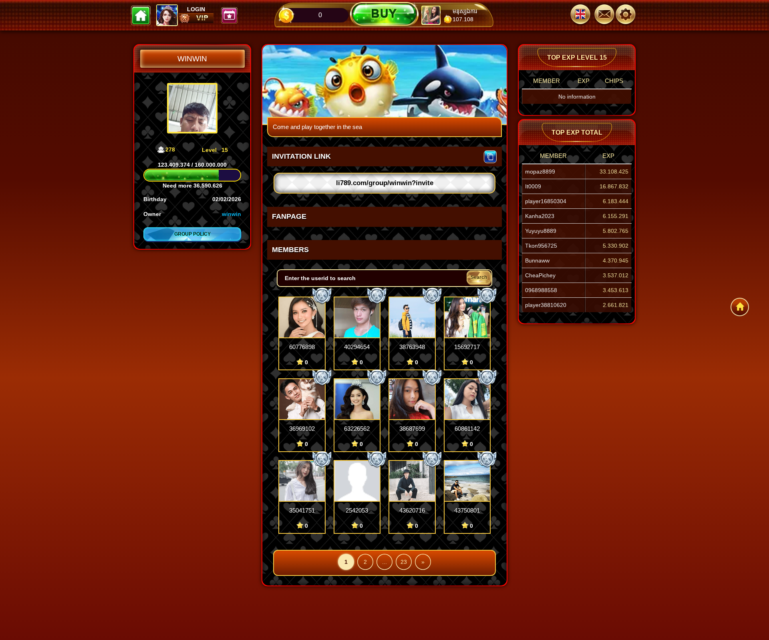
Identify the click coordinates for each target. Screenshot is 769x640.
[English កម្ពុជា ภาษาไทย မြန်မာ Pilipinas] (580, 15)
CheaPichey (540, 275)
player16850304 (545, 201)
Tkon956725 (541, 245)
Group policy (192, 234)
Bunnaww (537, 260)
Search (479, 277)
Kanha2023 (539, 216)
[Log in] (629, 15)
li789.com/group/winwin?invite (384, 183)
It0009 (533, 186)
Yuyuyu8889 (540, 231)
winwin (231, 214)
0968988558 (541, 290)
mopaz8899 (540, 171)
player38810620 (545, 305)
